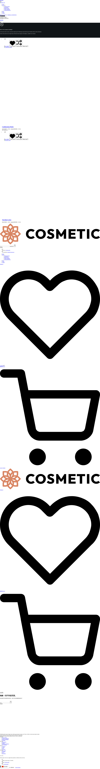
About (3, 261)
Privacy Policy (4, 737)
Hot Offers (4, 753)
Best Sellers (4, 750)
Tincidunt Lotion (6, 220)
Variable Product (7, 255)
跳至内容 (1, 0)
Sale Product (6, 256)
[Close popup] (0, 22)
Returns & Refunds (5, 739)
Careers (3, 747)
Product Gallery (6, 257)
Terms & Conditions (5, 738)
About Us (3, 746)
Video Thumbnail (7, 258)
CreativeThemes (17, 767)
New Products (4, 744)
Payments (3, 740)
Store (3, 748)
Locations (3, 749)
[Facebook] (0, 766)
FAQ (3, 752)
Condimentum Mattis (8, 126)
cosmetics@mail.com (10, 252)
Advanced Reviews (7, 259)
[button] (6, 46)
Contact (3, 262)
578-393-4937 (8, 250)
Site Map (3, 751)
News (3, 260)
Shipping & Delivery (5, 743)
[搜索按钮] (15, 246)
